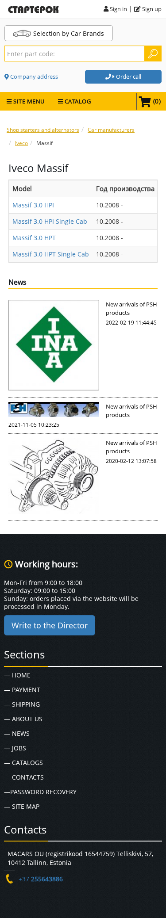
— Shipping (22, 704)
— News (17, 733)
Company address (33, 76)
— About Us (23, 719)
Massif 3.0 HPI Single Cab (49, 221)
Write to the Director (50, 625)
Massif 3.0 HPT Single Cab (50, 254)
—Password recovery (40, 792)
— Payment (22, 689)
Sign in (117, 9)
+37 (41, 879)
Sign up (151, 9)
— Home (17, 675)
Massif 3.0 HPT (34, 237)
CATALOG (77, 101)
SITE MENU (28, 101)
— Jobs (15, 748)
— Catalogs (23, 762)
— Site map (21, 806)
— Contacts (24, 777)
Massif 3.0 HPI (33, 205)
